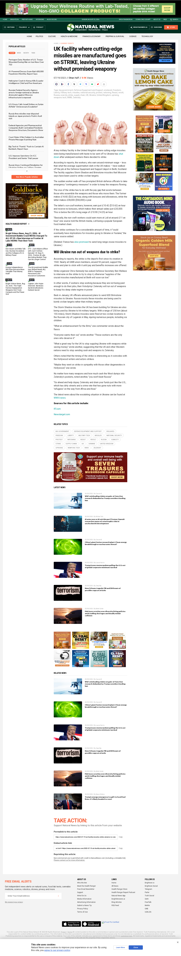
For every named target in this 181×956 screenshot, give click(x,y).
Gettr (147, 899)
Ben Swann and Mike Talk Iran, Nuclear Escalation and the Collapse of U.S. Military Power (15, 252)
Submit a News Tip (84, 905)
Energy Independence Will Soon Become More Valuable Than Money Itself (15, 270)
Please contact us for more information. (69, 860)
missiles (76, 92)
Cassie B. (99, 493)
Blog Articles (117, 902)
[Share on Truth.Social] (86, 84)
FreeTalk (148, 902)
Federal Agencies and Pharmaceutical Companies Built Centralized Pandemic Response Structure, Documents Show (26, 127)
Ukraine (92, 95)
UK (87, 95)
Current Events (67, 43)
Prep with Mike (27, 19)
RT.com (57, 409)
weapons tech (60, 97)
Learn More (120, 947)
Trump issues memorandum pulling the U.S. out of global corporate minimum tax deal (105, 566)
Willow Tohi (99, 516)
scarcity (64, 95)
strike (70, 95)
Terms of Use (82, 912)
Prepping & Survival (115, 36)
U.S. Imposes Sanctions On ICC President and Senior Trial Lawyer (23, 156)
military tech (66, 92)
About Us (156, 19)
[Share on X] (74, 84)
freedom (117, 90)
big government (66, 90)
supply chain (79, 95)
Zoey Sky (98, 585)
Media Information (84, 899)
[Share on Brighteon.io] (63, 84)
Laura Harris (100, 562)
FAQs (165, 19)
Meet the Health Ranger (86, 886)
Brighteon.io (149, 883)
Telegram (148, 889)
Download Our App (143, 19)
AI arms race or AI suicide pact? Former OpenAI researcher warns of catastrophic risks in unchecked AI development (105, 521)
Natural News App (118, 896)
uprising (115, 95)
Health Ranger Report (16, 224)
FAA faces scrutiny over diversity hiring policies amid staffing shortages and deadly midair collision (105, 613)
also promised (81, 242)
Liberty (57, 92)
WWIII (69, 97)
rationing (107, 92)
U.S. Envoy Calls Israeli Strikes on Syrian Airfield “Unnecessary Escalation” (26, 105)
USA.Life (148, 912)
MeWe (147, 905)
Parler (147, 892)
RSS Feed (115, 905)
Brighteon (14, 19)
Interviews (40, 19)
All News (115, 886)
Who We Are (82, 883)
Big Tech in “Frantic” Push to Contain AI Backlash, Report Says (26, 147)
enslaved (108, 90)
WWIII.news (60, 397)
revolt (120, 92)
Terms (69, 932)
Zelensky (77, 97)
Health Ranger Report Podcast (123, 892)
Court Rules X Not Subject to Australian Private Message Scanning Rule (26, 138)
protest (99, 92)
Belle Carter (100, 608)
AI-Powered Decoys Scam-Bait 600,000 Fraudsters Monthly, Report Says (26, 72)
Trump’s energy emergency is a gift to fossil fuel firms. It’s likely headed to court (105, 798)
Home (5, 19)
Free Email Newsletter (85, 889)
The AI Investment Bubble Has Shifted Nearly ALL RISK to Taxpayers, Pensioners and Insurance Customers (38, 271)
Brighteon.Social (151, 886)
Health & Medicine (69, 36)
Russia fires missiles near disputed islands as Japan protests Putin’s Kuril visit (25, 116)
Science (132, 36)
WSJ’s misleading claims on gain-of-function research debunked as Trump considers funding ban (105, 498)
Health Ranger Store (119, 889)
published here (126, 936)
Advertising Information (86, 902)
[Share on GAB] (92, 84)
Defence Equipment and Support (88, 90)
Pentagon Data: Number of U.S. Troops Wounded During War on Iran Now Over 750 (26, 62)
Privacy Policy (82, 909)
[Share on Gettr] (98, 84)
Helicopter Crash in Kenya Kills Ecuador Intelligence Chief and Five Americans (26, 81)
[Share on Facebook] (69, 84)
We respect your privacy (14, 902)
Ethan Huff (74, 78)
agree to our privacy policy (57, 950)
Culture (52, 36)
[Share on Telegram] (80, 84)
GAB (146, 909)
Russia (57, 95)
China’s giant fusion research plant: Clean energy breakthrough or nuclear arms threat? (106, 543)
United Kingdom (104, 95)
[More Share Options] (104, 84)
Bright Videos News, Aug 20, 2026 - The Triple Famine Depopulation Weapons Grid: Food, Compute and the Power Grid (15, 289)
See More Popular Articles (27, 177)
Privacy (63, 932)
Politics (39, 36)
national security (87, 92)
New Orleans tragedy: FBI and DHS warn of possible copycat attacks (103, 589)
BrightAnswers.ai (125, 19)
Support (80, 892)
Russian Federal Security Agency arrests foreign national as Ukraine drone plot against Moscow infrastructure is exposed (24, 94)
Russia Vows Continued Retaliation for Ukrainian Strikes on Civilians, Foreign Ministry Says (26, 167)
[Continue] (58, 896)
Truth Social (149, 896)
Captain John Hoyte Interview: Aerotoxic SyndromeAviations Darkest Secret (35, 287)
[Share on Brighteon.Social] (57, 84)
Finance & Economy (92, 36)
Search (175, 19)
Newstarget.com (62, 414)
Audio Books (52, 19)
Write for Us (81, 896)
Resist (115, 92)
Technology (147, 36)
